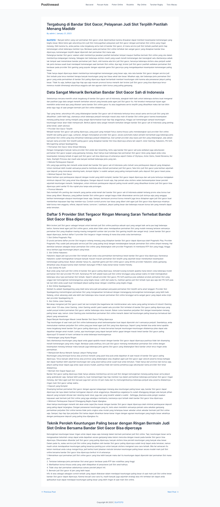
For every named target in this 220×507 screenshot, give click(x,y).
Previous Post (48, 492)
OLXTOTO (51, 40)
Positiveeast (50, 4)
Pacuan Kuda (102, 4)
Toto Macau (172, 4)
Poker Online (117, 4)
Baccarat (89, 4)
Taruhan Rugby (156, 4)
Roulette (130, 4)
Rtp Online (141, 4)
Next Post (173, 492)
